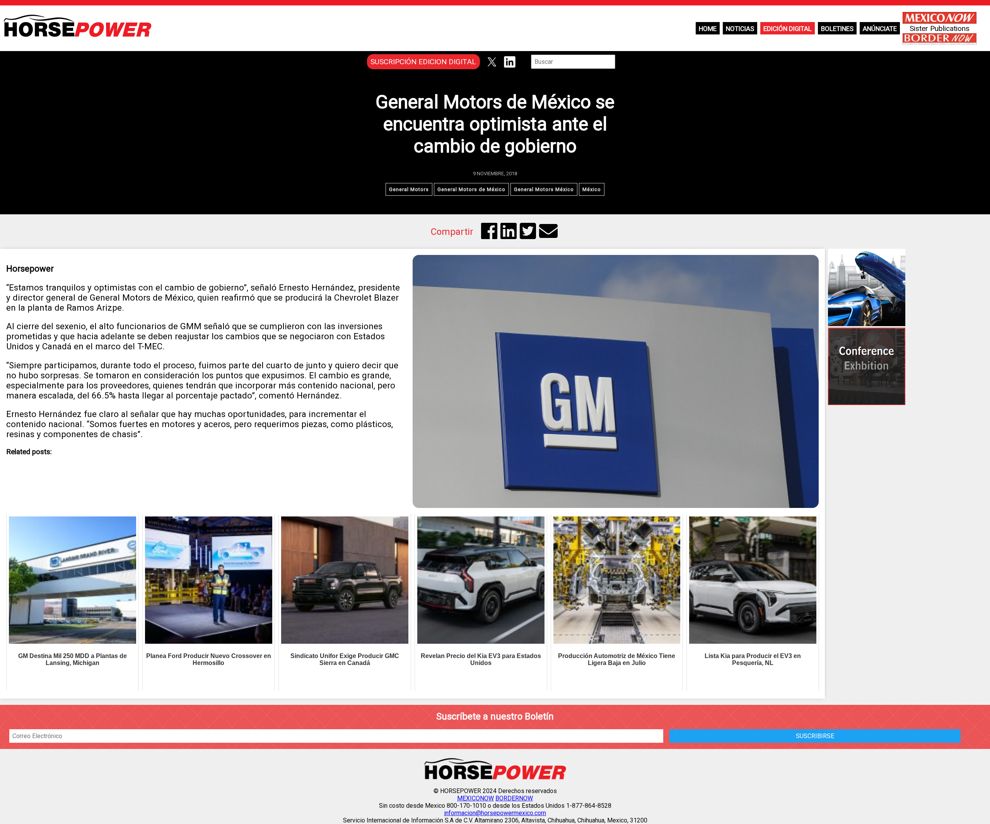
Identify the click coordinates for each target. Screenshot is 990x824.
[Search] (620, 62)
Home (708, 28)
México (591, 189)
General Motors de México (471, 189)
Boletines (837, 28)
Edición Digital (787, 28)
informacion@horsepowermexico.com (495, 813)
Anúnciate (880, 28)
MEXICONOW (475, 798)
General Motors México (544, 189)
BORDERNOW (514, 798)
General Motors (409, 189)
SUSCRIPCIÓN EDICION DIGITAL (423, 61)
